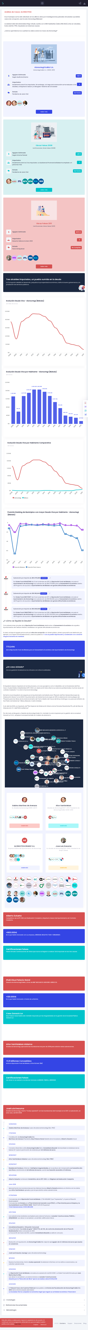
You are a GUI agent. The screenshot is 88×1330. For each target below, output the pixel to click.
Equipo (70, 1323)
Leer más (18, 1324)
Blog (84, 1323)
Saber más (44, 112)
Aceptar (35, 1324)
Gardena (63, 1323)
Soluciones (77, 1323)
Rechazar (43, 1324)
